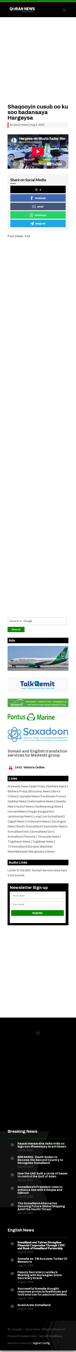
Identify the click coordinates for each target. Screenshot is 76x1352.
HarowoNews (17, 811)
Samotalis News (55, 826)
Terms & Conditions (50, 1336)
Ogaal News (16, 821)
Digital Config (41, 1343)
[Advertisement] (38, 66)
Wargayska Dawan (42, 851)
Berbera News (56, 786)
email (40, 206)
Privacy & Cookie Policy (22, 1336)
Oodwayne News (37, 821)
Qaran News (20, 124)
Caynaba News (28, 796)
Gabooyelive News (40, 801)
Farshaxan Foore (53, 796)
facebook (40, 198)
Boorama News (39, 791)
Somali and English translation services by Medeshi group (37, 753)
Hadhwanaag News (48, 806)
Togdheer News (43, 841)
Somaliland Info (18, 831)
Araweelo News (18, 786)
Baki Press (38, 786)
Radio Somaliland (29, 826)
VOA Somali (16, 875)
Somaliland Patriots (21, 836)
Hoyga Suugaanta (40, 811)
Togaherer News (19, 841)
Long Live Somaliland (48, 816)
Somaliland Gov (42, 831)
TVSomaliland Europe (23, 846)
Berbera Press (17, 791)
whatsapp (40, 215)
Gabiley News (17, 801)
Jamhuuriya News (20, 816)
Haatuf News (24, 806)
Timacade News (48, 836)
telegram (40, 223)
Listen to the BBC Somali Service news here (37, 870)
